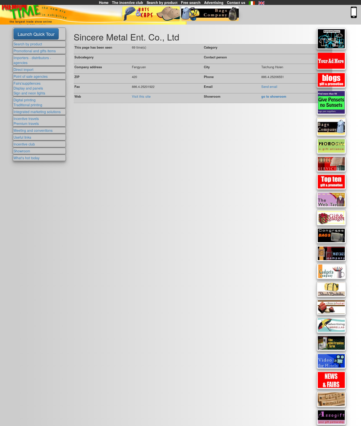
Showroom (22, 150)
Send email (269, 86)
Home (104, 2)
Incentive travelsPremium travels (26, 121)
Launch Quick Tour (36, 34)
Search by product (162, 2)
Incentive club (24, 144)
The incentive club (127, 2)
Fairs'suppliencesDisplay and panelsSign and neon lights (29, 88)
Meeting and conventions (33, 130)
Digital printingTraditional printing (28, 102)
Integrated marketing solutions (37, 111)
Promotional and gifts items (35, 50)
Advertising (213, 2)
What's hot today (27, 157)
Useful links (22, 137)
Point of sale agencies (31, 76)
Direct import (23, 69)
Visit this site (141, 96)
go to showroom (273, 96)
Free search (191, 2)
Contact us (236, 2)
